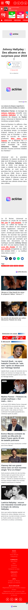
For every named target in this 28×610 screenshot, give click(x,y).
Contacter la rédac (14, 569)
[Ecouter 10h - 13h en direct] (14, 337)
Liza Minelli (6, 249)
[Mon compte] (25, 3)
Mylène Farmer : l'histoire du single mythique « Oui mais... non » (14, 399)
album (11, 265)
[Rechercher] (22, 3)
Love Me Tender (8, 247)
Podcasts (14, 574)
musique (16, 265)
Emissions (17, 20)
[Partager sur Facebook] (6, 259)
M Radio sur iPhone (14, 581)
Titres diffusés (14, 554)
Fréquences (14, 556)
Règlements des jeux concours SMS (14, 591)
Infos (14, 563)
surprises (21, 265)
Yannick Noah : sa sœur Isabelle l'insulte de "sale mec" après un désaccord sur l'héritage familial (12, 364)
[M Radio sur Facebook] (7, 599)
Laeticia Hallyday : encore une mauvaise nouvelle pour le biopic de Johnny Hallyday (13, 505)
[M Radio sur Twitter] (11, 599)
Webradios (8, 20)
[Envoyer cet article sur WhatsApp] (18, 259)
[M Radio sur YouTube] (16, 599)
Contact (14, 553)
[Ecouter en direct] (18, 3)
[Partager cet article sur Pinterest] (14, 259)
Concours (14, 567)
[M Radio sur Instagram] (20, 599)
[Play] (2, 9)
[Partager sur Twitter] (10, 259)
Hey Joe (4, 223)
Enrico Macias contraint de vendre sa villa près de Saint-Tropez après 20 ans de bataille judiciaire (13, 437)
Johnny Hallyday (8, 113)
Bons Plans (14, 561)
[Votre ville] (15, 3)
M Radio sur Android (14, 582)
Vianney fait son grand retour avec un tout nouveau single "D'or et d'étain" (13, 467)
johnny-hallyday (5, 265)
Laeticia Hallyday (8, 115)
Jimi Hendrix (16, 223)
